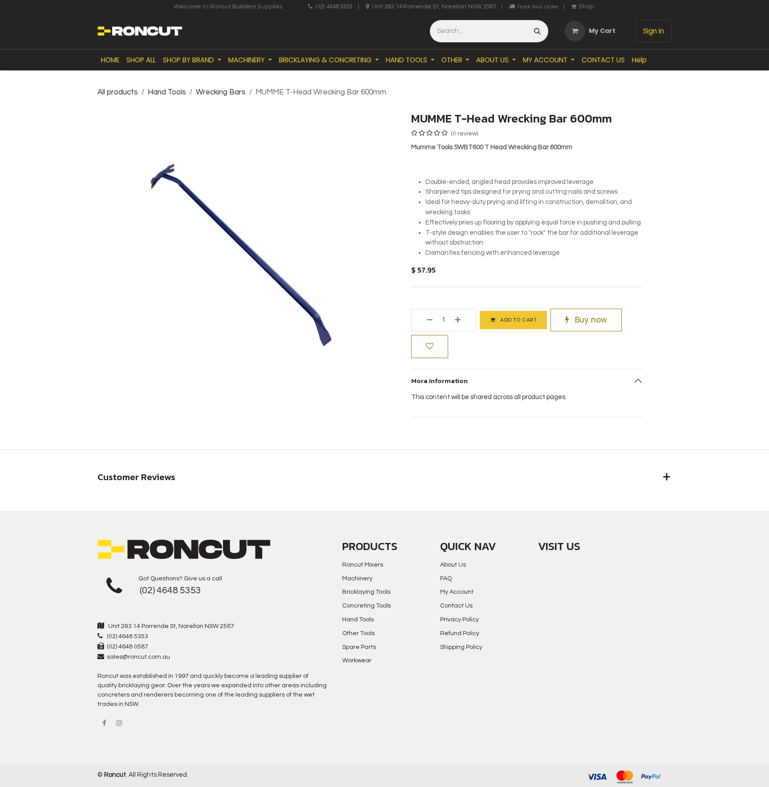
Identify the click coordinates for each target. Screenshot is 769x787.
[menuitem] (110, 60)
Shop (586, 7)
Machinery (357, 578)
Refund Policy (459, 633)
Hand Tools (167, 92)
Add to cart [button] (518, 319)
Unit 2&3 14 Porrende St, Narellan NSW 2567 (434, 7)
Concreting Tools (366, 606)
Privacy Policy (459, 619)
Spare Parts (359, 647)
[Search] (537, 31)
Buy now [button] (590, 319)
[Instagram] (118, 723)
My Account (457, 592)
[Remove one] (424, 320)
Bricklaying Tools (366, 592)
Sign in (653, 31)
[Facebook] (104, 723)
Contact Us (456, 606)
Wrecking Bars (221, 92)
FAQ (446, 578)
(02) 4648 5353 (333, 7)
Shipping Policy (461, 647)
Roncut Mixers (362, 565)
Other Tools (358, 633)
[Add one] (463, 320)
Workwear (357, 660)
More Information (439, 380)
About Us (453, 565)
